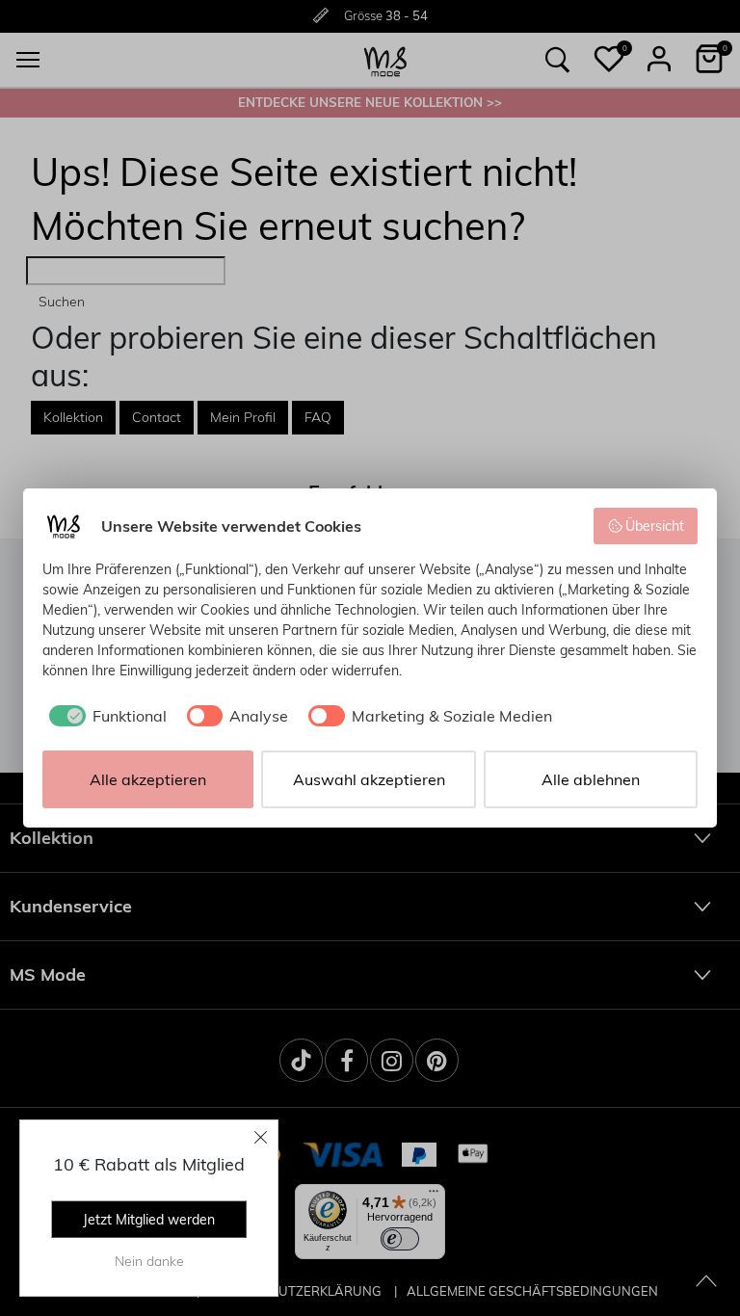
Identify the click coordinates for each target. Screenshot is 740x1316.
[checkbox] (104, 715)
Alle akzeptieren (148, 779)
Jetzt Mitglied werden (149, 1219)
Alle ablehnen (591, 779)
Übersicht (654, 526)
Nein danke (149, 1261)
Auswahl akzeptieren (369, 779)
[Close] (261, 1137)
